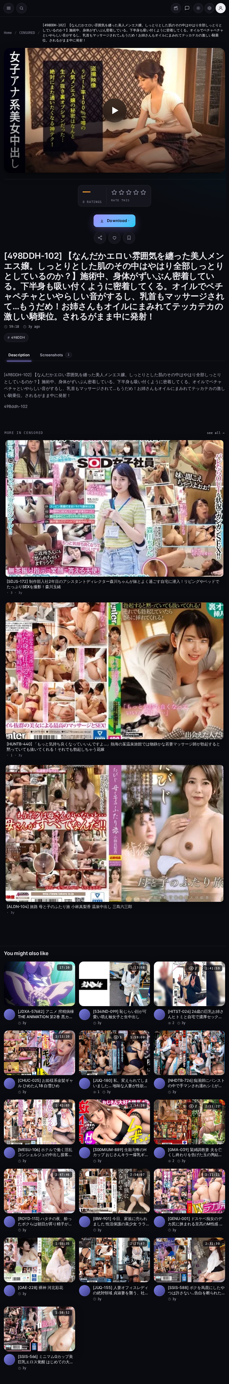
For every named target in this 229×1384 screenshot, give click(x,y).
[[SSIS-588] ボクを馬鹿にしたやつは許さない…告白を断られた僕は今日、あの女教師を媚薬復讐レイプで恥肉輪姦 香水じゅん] (189, 1270)
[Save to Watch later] (67, 967)
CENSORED (27, 33)
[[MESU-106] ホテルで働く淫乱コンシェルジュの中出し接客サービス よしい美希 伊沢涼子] (39, 1131)
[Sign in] (221, 8)
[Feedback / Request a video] (187, 8)
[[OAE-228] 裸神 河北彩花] (39, 1267)
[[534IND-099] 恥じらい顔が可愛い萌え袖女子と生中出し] (114, 993)
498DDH (18, 337)
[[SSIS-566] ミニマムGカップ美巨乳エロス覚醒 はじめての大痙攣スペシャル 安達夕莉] (39, 1339)
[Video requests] (176, 8)
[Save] (129, 238)
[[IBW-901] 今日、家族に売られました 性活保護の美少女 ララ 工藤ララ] (114, 1201)
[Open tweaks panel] (209, 8)
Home (8, 33)
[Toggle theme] (198, 8)
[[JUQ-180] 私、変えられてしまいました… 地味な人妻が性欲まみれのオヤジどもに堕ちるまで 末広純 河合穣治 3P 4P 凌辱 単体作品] (114, 1062)
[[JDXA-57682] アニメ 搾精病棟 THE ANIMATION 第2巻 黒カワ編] (39, 993)
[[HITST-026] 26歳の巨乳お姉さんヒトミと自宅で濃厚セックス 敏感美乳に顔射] (189, 993)
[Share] (100, 238)
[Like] (114, 238)
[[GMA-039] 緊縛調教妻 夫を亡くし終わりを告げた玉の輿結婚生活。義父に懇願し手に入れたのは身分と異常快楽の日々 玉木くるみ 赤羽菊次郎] (189, 1131)
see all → (216, 433)
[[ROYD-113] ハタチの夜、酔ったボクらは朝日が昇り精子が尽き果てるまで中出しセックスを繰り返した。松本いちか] (39, 1201)
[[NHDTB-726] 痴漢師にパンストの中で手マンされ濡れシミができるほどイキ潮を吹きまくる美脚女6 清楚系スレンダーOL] (189, 1062)
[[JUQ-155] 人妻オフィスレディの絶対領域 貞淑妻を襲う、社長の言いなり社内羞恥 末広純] (114, 1270)
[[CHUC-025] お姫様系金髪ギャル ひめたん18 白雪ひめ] (39, 1062)
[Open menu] (8, 8)
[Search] (21, 8)
